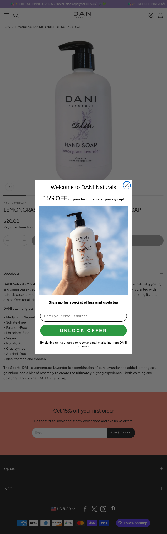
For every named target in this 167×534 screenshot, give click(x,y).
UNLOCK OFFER (83, 330)
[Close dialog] (127, 185)
